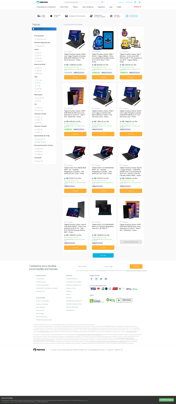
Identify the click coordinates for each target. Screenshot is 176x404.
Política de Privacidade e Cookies (136, 270)
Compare (69, 51)
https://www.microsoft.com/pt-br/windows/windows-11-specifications (108, 341)
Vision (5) (39, 61)
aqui (36, 402)
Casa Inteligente (87, 7)
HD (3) (39, 101)
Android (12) (40, 46)
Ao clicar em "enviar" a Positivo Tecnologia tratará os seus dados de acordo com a (111, 270)
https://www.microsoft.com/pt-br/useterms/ (90, 334)
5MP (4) (39, 123)
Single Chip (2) (41, 142)
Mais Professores (41, 317)
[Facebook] (91, 279)
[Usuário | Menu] (135, 2)
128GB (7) (40, 149)
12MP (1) (39, 117)
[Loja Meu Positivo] (42, 2)
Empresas (129, 2)
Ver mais (103, 255)
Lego (111, 7)
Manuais (68, 297)
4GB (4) (39, 71)
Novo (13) (40, 161)
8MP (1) (39, 132)
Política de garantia (42, 285)
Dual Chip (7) (41, 139)
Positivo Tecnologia (42, 301)
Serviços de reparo (72, 307)
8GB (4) (39, 73)
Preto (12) (40, 110)
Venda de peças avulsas (73, 304)
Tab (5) (39, 53)
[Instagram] (96, 279)
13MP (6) (39, 129)
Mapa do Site (40, 291)
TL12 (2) (39, 58)
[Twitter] (101, 279)
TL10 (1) (39, 55)
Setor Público (40, 307)
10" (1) (38, 83)
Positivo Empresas (42, 304)
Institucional (40, 279)
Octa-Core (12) (41, 39)
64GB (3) (39, 154)
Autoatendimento (72, 279)
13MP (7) (39, 120)
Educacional (40, 310)
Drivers (68, 294)
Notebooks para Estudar (44, 320)
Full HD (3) (40, 98)
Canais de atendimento (73, 285)
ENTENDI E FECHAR (166, 400)
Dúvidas (68, 291)
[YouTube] (106, 279)
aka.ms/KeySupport (43, 331)
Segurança (101, 7)
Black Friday (40, 313)
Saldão (119, 7)
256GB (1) (40, 151)
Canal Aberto (70, 310)
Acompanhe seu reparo (73, 282)
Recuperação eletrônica (73, 301)
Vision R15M (64, 7)
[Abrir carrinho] (139, 2)
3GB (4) (39, 68)
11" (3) (38, 86)
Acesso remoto (71, 288)
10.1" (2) (39, 80)
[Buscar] (102, 2)
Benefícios (134, 16)
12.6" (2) (39, 88)
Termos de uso (41, 282)
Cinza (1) (39, 108)
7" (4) (38, 91)
